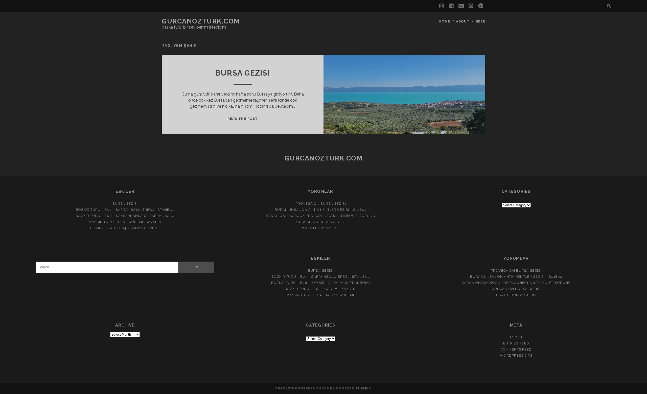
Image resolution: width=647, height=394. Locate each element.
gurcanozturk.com (201, 21)
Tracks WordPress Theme (302, 388)
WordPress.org (516, 355)
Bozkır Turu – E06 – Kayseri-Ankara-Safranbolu (125, 216)
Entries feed (516, 343)
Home (444, 21)
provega (304, 203)
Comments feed (516, 349)
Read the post (242, 119)
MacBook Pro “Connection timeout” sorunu (330, 216)
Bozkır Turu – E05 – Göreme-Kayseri (125, 222)
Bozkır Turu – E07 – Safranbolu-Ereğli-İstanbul (125, 210)
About (463, 21)
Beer (480, 21)
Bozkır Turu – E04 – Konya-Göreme (125, 228)
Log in (516, 337)
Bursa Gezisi (242, 72)
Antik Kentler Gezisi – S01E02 (337, 210)
